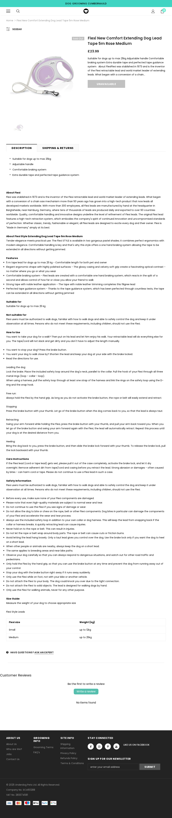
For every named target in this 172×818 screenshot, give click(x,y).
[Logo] (86, 11)
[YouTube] (116, 746)
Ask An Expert (44, 652)
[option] (45, 76)
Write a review (86, 691)
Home (9, 20)
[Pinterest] (108, 746)
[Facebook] (91, 746)
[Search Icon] (18, 11)
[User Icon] (153, 11)
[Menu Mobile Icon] (8, 11)
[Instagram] (99, 746)
